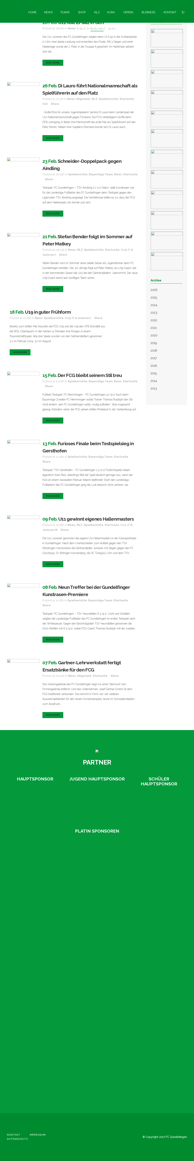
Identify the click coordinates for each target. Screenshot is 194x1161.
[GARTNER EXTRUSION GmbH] (97, 800)
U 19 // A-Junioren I (78, 318)
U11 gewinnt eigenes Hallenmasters (96, 519)
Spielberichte (108, 98)
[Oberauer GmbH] (159, 805)
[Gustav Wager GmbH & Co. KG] (35, 800)
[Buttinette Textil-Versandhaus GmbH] (25, 846)
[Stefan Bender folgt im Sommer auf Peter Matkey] (23, 248)
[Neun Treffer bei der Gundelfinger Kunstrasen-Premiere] (23, 593)
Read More (53, 62)
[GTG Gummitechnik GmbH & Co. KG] (25, 889)
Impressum (38, 1134)
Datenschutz (17, 1138)
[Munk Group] (25, 996)
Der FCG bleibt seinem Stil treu (90, 375)
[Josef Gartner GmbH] (25, 932)
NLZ (94, 98)
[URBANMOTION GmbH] (25, 1039)
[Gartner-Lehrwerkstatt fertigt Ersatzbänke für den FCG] (23, 668)
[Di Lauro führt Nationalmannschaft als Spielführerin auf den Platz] (23, 93)
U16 (45, 103)
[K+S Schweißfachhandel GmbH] (25, 953)
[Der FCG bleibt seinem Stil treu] (23, 381)
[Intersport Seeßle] (25, 911)
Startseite (127, 98)
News (71, 98)
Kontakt (13, 1134)
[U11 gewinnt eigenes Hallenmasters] (23, 527)
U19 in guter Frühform (48, 312)
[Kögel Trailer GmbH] (25, 975)
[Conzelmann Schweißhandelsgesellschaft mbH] (25, 868)
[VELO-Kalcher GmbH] (25, 1060)
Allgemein (83, 98)
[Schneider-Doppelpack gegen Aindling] (23, 166)
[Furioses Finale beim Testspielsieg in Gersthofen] (23, 449)
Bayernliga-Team (101, 174)
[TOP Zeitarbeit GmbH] (25, 1018)
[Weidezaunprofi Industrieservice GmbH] (25, 1082)
